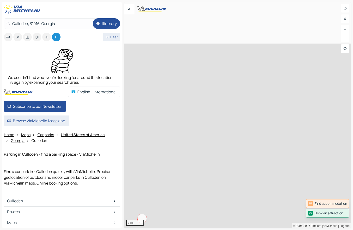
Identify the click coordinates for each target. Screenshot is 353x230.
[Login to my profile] (345, 8)
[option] (8, 37)
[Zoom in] (345, 29)
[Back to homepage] (23, 9)
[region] (237, 115)
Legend (345, 226)
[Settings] (345, 18)
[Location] (345, 48)
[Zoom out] (345, 38)
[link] (327, 203)
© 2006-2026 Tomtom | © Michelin (315, 226)
